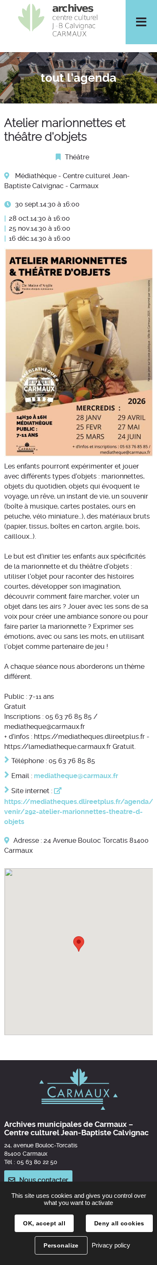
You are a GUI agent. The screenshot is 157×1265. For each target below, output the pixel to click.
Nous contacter (43, 1180)
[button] (79, 944)
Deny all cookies (119, 1223)
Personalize (61, 1245)
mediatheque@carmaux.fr (76, 776)
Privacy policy (111, 1245)
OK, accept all (44, 1223)
